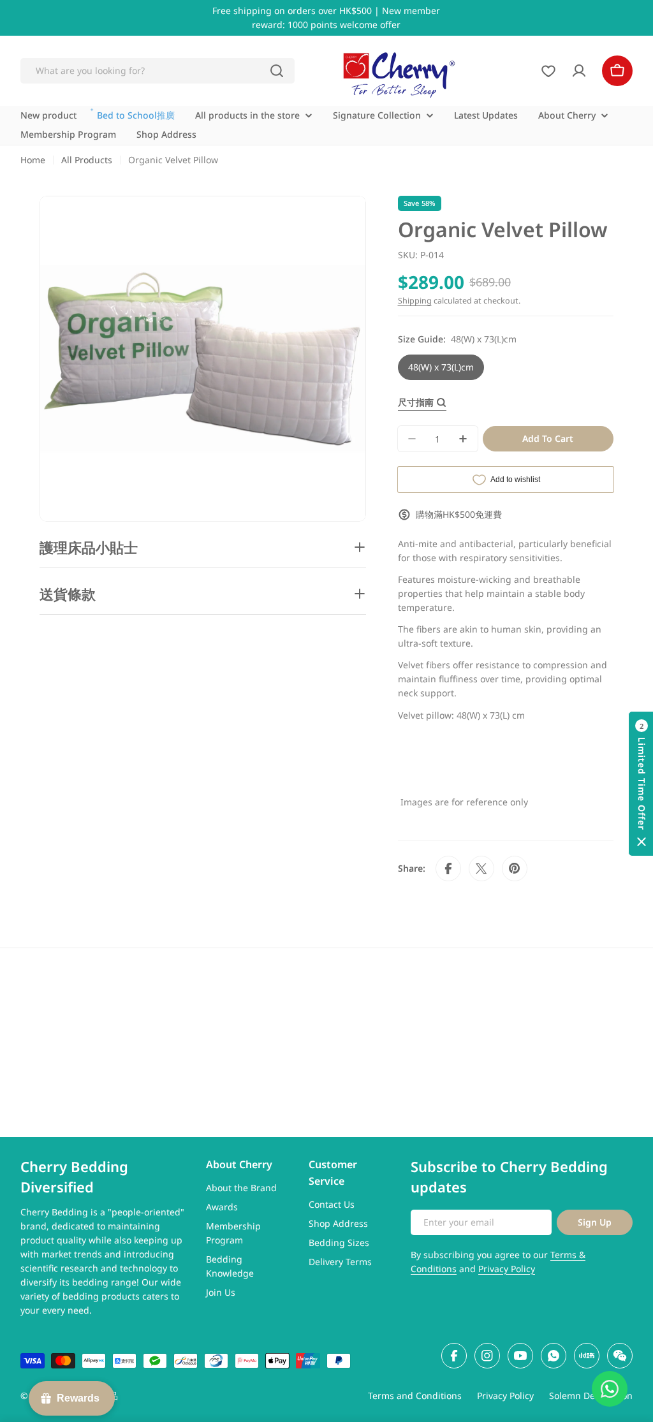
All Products (86, 160)
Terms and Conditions (415, 1395)
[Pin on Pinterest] (514, 868)
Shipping (415, 300)
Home (32, 160)
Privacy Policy (506, 1269)
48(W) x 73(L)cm (441, 367)
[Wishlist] (548, 70)
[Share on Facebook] (448, 868)
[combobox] (157, 71)
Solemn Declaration (591, 1395)
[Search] (276, 70)
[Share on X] (481, 868)
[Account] (579, 70)
